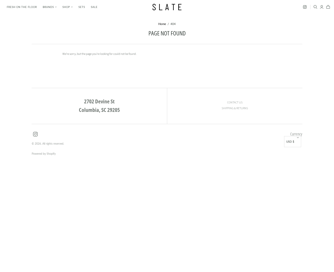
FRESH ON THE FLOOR (22, 7)
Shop (66, 7)
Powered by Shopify (44, 153)
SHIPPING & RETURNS (235, 108)
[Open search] (315, 7)
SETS (81, 7)
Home (162, 24)
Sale (94, 7)
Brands (48, 7)
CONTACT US (235, 102)
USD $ (290, 141)
